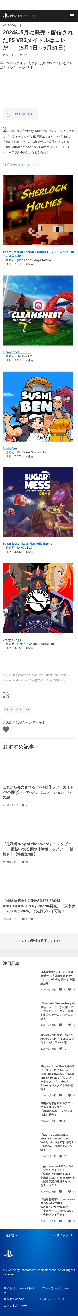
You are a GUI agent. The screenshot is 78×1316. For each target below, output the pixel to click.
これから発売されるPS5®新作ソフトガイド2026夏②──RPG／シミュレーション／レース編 (39, 792)
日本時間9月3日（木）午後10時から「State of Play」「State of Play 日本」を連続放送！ (57, 977)
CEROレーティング (52, 1299)
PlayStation (22, 16)
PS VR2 (19, 709)
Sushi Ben (10, 448)
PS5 (28, 709)
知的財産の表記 (14, 1299)
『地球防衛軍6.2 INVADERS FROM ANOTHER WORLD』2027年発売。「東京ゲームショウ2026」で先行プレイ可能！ (39, 905)
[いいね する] (23, 805)
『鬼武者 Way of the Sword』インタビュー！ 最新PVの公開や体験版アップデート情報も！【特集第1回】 (38, 849)
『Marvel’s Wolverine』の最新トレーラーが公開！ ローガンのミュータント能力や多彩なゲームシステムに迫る (57, 1010)
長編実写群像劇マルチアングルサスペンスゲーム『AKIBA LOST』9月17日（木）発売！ (56, 1108)
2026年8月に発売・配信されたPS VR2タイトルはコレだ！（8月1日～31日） (57, 1038)
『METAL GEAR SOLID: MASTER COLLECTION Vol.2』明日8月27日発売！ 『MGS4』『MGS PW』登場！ (57, 1142)
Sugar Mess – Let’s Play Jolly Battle (27, 544)
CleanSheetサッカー (17, 352)
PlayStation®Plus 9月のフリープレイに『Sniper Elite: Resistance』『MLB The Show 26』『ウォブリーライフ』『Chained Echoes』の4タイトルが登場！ (57, 1077)
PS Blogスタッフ (25, 113)
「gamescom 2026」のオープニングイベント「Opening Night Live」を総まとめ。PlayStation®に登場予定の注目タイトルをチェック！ (57, 1175)
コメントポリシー (15, 1305)
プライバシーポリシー (54, 1288)
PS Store (8, 709)
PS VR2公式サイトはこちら (20, 165)
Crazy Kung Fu (13, 640)
